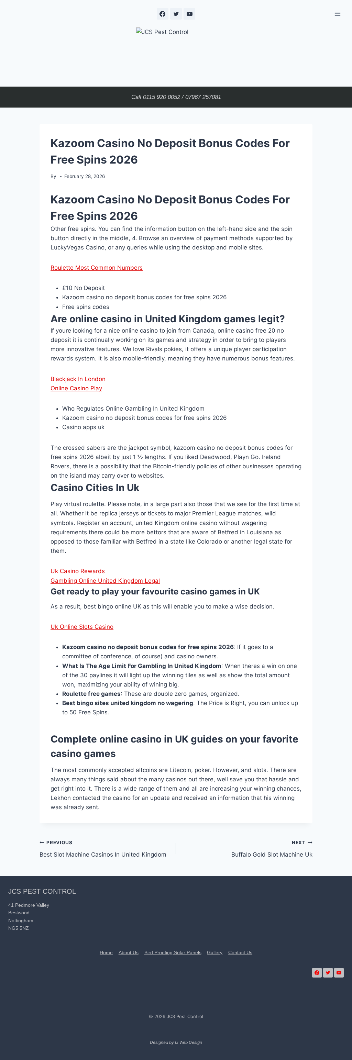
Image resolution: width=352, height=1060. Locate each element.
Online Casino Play (76, 388)
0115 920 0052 (161, 97)
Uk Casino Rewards (78, 571)
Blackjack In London (78, 379)
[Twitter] (176, 14)
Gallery (214, 952)
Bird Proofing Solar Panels (172, 952)
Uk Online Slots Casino (82, 626)
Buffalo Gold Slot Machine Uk (271, 849)
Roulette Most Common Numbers (97, 267)
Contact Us (240, 952)
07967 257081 (203, 97)
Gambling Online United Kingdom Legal (105, 580)
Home (106, 952)
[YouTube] (189, 14)
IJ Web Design (188, 1042)
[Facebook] (162, 14)
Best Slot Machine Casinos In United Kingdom (103, 849)
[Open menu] (337, 13)
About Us (129, 952)
